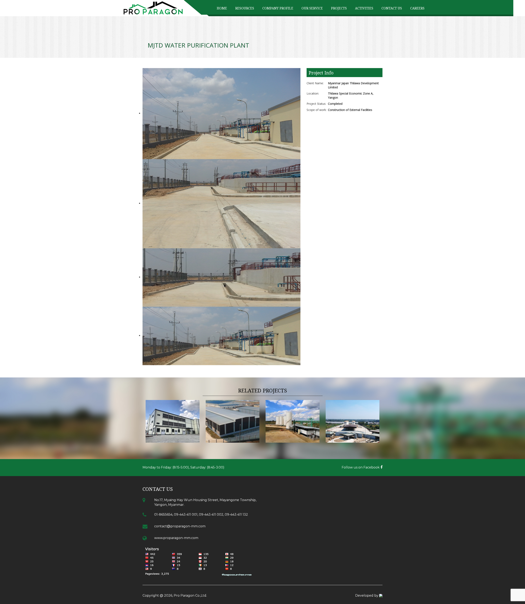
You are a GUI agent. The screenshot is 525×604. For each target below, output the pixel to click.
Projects (339, 8)
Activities (364, 8)
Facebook (371, 467)
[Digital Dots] (380, 595)
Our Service (312, 8)
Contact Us (391, 8)
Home (222, 8)
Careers (417, 8)
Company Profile (277, 8)
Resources (244, 8)
